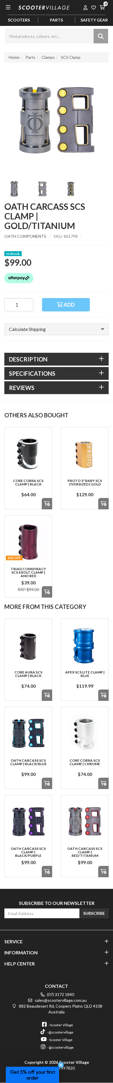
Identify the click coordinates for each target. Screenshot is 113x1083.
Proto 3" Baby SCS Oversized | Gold (85, 482)
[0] (102, 7)
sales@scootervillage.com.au (60, 1000)
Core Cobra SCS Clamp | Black (28, 482)
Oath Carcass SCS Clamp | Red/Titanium (84, 852)
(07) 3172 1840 (60, 994)
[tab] (56, 359)
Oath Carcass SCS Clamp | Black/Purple (28, 852)
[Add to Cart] (47, 503)
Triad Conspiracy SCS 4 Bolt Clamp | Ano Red (28, 572)
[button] (56, 329)
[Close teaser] (61, 1065)
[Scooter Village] (44, 6)
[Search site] (101, 36)
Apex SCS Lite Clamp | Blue (85, 674)
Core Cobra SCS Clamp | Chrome (85, 762)
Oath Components (25, 236)
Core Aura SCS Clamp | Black (28, 674)
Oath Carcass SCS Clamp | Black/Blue (28, 762)
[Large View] (14, 189)
